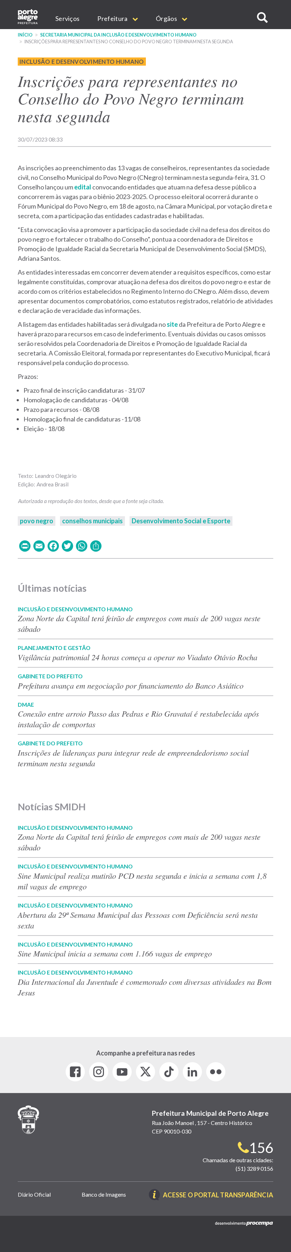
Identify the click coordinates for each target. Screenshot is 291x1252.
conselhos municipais (92, 521)
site (172, 324)
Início (25, 35)
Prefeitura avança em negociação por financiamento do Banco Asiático (130, 685)
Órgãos (167, 18)
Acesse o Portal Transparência (218, 1195)
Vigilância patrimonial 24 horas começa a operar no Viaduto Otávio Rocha (137, 657)
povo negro (36, 521)
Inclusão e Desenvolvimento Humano (82, 61)
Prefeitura (112, 18)
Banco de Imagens (104, 1194)
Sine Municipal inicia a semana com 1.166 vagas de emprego (115, 953)
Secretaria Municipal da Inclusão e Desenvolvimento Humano (118, 35)
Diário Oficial (34, 1194)
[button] (262, 17)
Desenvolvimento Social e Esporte (181, 521)
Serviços (67, 18)
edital (82, 187)
